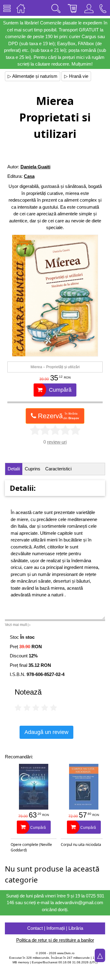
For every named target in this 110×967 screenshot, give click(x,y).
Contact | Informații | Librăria (55, 928)
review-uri (57, 441)
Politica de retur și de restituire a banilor (55, 940)
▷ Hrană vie (76, 76)
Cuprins (32, 468)
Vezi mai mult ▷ (18, 625)
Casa (29, 176)
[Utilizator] (89, 8)
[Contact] (103, 8)
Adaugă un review (46, 732)
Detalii (14, 468)
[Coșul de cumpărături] (72, 8)
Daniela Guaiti (35, 166)
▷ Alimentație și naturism (32, 76)
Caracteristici (58, 468)
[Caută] (56, 8)
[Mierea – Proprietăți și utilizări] (55, 296)
